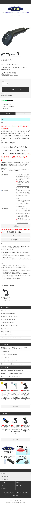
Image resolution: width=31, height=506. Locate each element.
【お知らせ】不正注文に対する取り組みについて (12, 370)
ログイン (2, 485)
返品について (4, 93)
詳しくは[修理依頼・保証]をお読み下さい (12, 278)
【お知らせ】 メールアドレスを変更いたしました (12, 373)
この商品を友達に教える (6, 104)
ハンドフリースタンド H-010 (22, 223)
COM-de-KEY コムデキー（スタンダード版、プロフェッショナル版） (23, 188)
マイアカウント (3, 482)
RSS (14, 495)
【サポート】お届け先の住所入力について (10, 376)
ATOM (17, 495)
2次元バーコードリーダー (9, 59)
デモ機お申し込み (16, 240)
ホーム (2, 59)
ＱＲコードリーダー (8, 60)
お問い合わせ (16, 235)
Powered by (8, 502)
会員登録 (17, 482)
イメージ (23, 113)
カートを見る (18, 485)
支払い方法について (10, 492)
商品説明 (8, 113)
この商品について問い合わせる (8, 106)
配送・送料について (18, 492)
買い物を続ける (5, 108)
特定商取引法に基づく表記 (6, 95)
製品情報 (16, 226)
